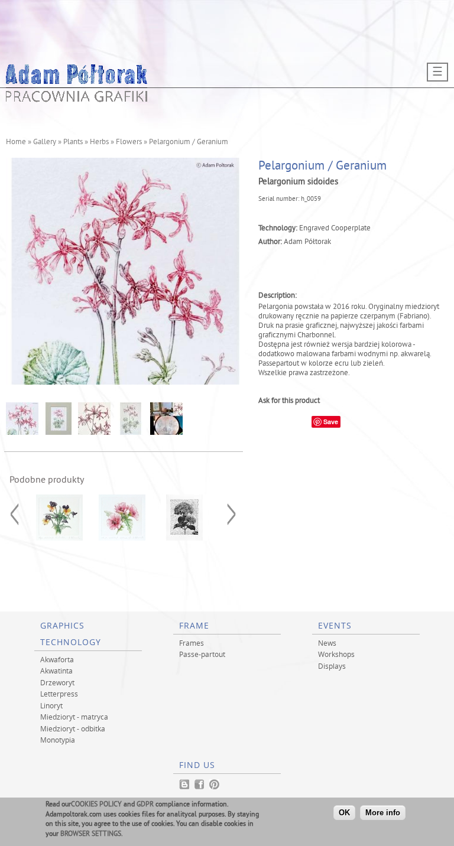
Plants (73, 142)
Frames (191, 642)
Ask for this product (289, 401)
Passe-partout (202, 654)
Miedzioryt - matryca (74, 716)
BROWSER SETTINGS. (91, 834)
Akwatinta (56, 670)
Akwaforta (57, 659)
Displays (332, 666)
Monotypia (57, 739)
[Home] (77, 98)
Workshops (336, 654)
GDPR (145, 805)
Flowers (129, 142)
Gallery (44, 142)
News (327, 642)
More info (382, 812)
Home (16, 142)
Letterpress (59, 693)
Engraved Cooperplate (335, 228)
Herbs (99, 142)
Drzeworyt (57, 682)
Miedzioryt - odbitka (72, 728)
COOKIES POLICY (96, 805)
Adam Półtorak (307, 242)
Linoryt (51, 705)
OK (344, 812)
